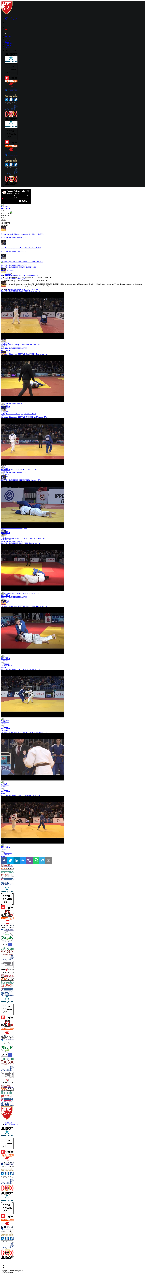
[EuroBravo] (75, 86)
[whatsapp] (36, 860)
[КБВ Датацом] (75, 101)
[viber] (29, 860)
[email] (48, 860)
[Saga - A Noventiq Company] (13, 952)
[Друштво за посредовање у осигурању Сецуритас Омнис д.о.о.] (13, 964)
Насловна (8, 36)
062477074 (8, 17)
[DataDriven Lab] (75, 70)
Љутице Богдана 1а (11, 19)
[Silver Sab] (13, 937)
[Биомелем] (13, 948)
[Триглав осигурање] (75, 78)
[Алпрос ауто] (13, 973)
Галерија (8, 45)
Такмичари (8, 43)
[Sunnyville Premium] (75, 96)
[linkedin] (17, 860)
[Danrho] (13, 913)
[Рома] (13, 879)
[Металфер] (13, 875)
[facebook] (4, 860)
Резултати (8, 40)
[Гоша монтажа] (13, 884)
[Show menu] (5, 33)
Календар (8, 42)
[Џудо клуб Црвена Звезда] (7, 14)
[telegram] (42, 860)
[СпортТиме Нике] (75, 81)
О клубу (7, 47)
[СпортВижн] (13, 970)
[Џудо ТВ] (75, 54)
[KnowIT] (13, 945)
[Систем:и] (75, 93)
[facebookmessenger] (23, 860)
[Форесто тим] (13, 872)
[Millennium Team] (75, 60)
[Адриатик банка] (75, 90)
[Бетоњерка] (13, 866)
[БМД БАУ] (13, 869)
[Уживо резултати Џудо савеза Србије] (75, 114)
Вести (7, 38)
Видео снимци (10, 275)
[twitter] (10, 860)
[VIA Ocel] (75, 108)
